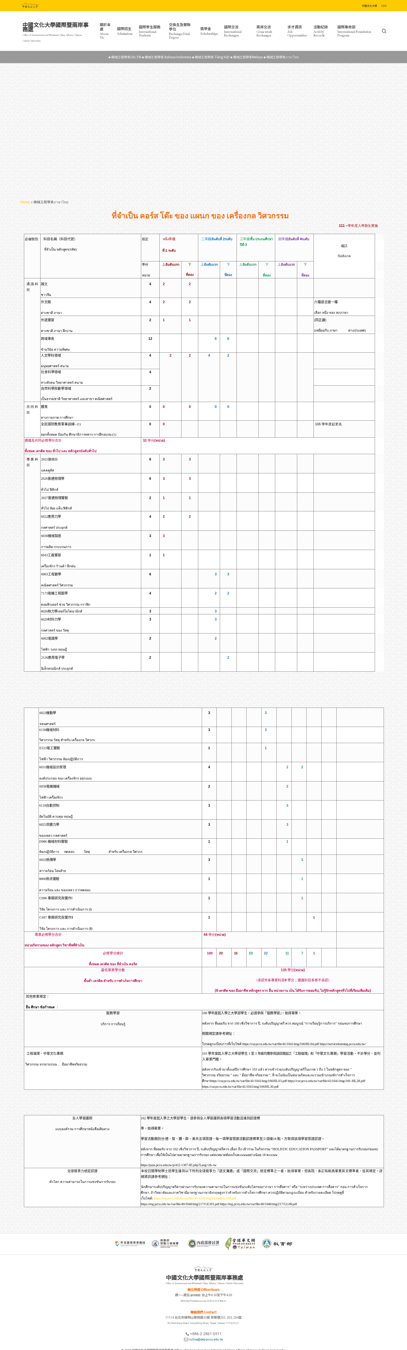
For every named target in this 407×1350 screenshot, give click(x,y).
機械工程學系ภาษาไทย (281, 57)
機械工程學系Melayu (246, 57)
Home (25, 201)
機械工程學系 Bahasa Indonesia (167, 57)
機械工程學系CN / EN (125, 57)
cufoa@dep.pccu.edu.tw (206, 1339)
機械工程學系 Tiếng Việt (211, 57)
